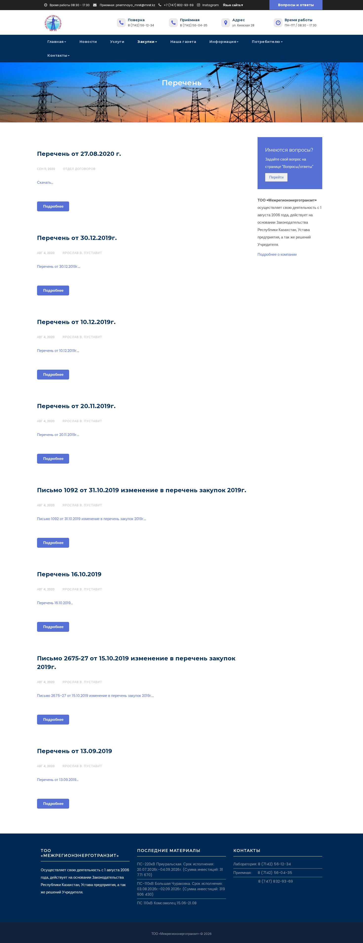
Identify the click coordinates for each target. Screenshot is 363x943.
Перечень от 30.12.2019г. (77, 237)
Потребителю (266, 41)
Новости (88, 41)
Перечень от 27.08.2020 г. (79, 153)
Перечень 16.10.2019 (69, 574)
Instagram (210, 5)
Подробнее (53, 206)
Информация (222, 41)
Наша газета (183, 41)
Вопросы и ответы (296, 5)
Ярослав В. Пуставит (82, 253)
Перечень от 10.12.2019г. (76, 322)
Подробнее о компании (277, 254)
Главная (55, 41)
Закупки (146, 41)
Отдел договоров (79, 169)
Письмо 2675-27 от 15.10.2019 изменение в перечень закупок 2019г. (94, 695)
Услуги (117, 41)
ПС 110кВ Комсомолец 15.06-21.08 (167, 903)
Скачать (44, 182)
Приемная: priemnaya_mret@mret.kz (127, 5)
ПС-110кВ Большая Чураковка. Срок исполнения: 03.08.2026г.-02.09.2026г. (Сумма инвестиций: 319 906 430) (181, 889)
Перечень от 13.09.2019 (74, 751)
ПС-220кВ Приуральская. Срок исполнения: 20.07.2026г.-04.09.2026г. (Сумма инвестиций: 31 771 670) (180, 869)
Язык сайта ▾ (233, 5)
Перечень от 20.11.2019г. (76, 406)
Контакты (57, 55)
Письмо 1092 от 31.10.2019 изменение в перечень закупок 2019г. (141, 490)
